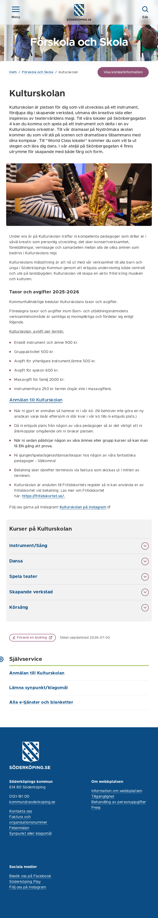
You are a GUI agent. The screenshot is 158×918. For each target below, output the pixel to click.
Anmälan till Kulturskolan (36, 400)
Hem (13, 72)
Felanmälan (19, 828)
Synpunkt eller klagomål (30, 833)
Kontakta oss (20, 811)
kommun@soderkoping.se (32, 802)
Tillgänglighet (102, 796)
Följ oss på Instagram (27, 887)
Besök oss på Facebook (30, 876)
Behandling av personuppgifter (118, 802)
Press (96, 808)
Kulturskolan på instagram (83, 507)
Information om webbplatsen (116, 791)
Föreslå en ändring (32, 637)
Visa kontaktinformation (123, 72)
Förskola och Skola (37, 72)
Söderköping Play (25, 882)
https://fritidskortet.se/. (43, 496)
